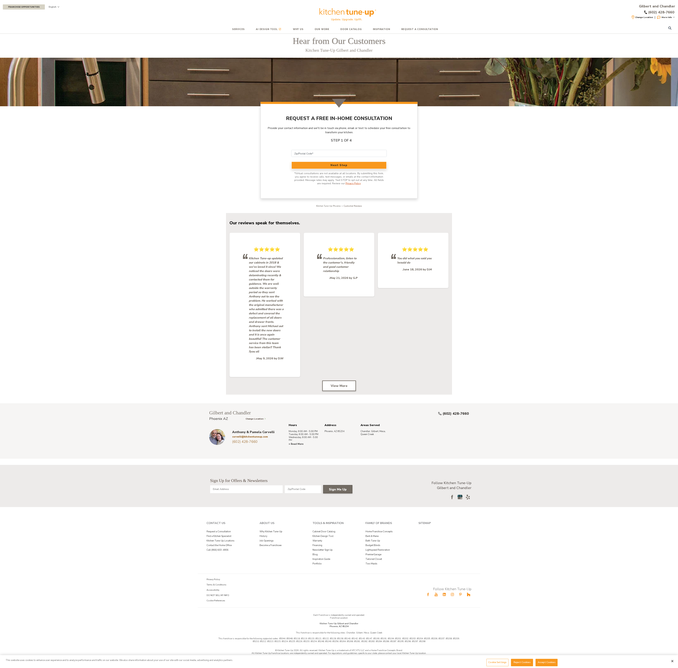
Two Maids (371, 563)
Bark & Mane (372, 536)
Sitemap (424, 523)
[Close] (672, 661)
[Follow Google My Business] (459, 497)
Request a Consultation (219, 531)
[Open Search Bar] (670, 28)
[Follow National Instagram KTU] (452, 594)
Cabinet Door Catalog (324, 531)
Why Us (298, 29)
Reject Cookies (522, 662)
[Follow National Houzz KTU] (468, 594)
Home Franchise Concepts (379, 531)
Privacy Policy (353, 183)
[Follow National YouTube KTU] (436, 594)
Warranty (317, 540)
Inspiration (381, 29)
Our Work (322, 29)
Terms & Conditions (216, 584)
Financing (317, 545)
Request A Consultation (419, 29)
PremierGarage (373, 554)
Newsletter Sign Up (323, 550)
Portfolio (317, 563)
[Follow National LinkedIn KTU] (444, 594)
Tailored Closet (373, 559)
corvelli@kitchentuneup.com (250, 436)
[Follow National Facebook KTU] (428, 594)
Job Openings (267, 540)
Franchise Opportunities (24, 6)
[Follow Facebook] (452, 497)
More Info (667, 17)
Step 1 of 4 (341, 140)
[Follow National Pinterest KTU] (460, 594)
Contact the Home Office (219, 545)
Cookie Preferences (216, 600)
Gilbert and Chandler (657, 6)
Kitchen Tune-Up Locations (220, 540)
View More (339, 386)
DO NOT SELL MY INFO (218, 595)
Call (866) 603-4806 (217, 550)
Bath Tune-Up (372, 540)
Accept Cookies (546, 662)
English (52, 6)
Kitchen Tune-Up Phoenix (328, 206)
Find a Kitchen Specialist (219, 536)
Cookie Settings (497, 662)
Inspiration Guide (321, 559)
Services (238, 29)
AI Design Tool (267, 29)
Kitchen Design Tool (323, 536)
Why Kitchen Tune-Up (271, 531)
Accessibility (213, 590)
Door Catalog (351, 29)
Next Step (339, 165)
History (263, 536)
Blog (315, 554)
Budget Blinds (372, 545)
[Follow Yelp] (467, 497)
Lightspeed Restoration (377, 550)
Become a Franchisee (270, 545)
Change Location (644, 17)
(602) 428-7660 (456, 413)
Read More (297, 444)
